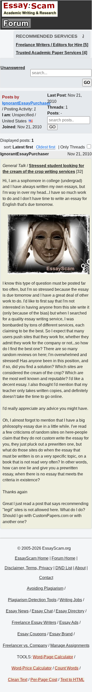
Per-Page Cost (43, 679)
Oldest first (45, 147)
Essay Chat (42, 611)
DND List (63, 568)
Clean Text (17, 679)
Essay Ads (68, 622)
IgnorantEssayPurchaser (26, 103)
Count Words (66, 668)
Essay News (17, 611)
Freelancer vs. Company (25, 645)
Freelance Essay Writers (34, 622)
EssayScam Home (32, 558)
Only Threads (73, 147)
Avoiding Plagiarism (45, 588)
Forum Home (63, 558)
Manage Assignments (69, 645)
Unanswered (13, 68)
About (80, 568)
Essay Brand (61, 634)
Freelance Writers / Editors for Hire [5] (52, 45)
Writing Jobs (71, 600)
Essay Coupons (31, 634)
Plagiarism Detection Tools (32, 600)
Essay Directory (70, 611)
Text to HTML (72, 679)
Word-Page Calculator (53, 657)
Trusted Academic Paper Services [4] (51, 53)
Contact (46, 577)
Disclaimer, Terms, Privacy (28, 568)
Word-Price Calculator (32, 668)
